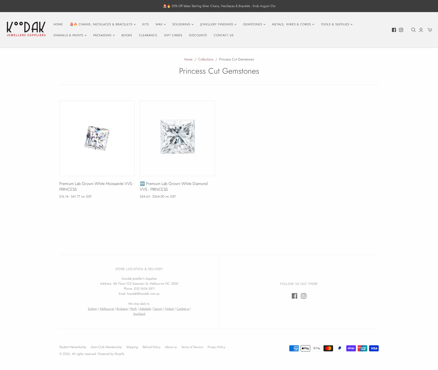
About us (171, 347)
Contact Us (223, 35)
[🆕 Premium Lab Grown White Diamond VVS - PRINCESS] (177, 138)
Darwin (158, 308)
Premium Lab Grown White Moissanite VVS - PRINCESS (96, 186)
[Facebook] (394, 30)
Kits (145, 24)
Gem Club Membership (106, 347)
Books (127, 35)
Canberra (183, 308)
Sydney (92, 308)
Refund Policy (151, 347)
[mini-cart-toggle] (429, 29)
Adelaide (145, 308)
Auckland (139, 313)
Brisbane (122, 308)
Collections (206, 59)
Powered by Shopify (111, 354)
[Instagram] (401, 30)
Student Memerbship (72, 347)
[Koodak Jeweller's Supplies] (26, 30)
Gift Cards (173, 35)
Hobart (169, 308)
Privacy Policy (216, 347)
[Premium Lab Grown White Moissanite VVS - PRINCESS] (97, 138)
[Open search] (413, 30)
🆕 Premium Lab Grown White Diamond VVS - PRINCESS (174, 186)
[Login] (421, 29)
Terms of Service (192, 347)
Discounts (198, 35)
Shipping (132, 347)
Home (58, 24)
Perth (133, 308)
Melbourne (107, 308)
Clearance (148, 35)
